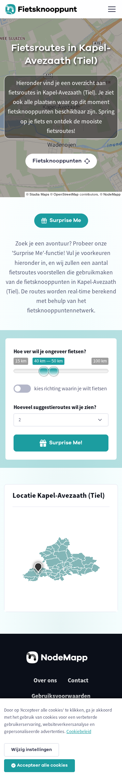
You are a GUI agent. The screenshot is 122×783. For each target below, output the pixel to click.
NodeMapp (112, 194)
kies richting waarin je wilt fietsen (70, 388)
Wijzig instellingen (31, 750)
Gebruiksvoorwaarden (61, 696)
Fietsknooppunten (57, 161)
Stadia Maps (39, 194)
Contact (78, 680)
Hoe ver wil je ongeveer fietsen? (50, 351)
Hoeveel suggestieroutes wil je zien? (55, 407)
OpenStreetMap (66, 194)
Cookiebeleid (78, 731)
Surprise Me (65, 220)
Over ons (45, 680)
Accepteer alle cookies (42, 765)
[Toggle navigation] (111, 9)
